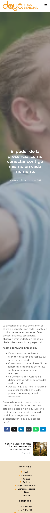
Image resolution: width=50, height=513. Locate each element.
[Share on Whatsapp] (36, 429)
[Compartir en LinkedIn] (21, 429)
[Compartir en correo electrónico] (29, 429)
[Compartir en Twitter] (14, 429)
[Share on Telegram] (43, 429)
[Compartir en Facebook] (7, 429)
